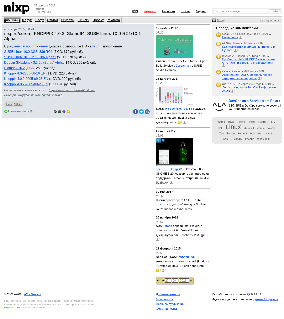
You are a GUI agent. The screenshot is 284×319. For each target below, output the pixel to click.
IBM (273, 122)
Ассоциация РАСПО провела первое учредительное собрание (247, 76)
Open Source (227, 133)
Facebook (168, 11)
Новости (12, 20)
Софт (39, 20)
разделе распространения (27, 46)
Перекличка (230, 37)
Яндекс (201, 11)
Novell (271, 128)
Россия (249, 138)
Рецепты (67, 20)
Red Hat (242, 133)
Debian (241, 122)
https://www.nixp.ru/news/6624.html (72, 90)
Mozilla (261, 128)
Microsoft (249, 128)
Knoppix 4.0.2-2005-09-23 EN (26, 79)
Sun (260, 133)
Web (225, 139)
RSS (135, 11)
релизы (236, 139)
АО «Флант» (32, 294)
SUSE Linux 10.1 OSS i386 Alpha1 (30, 57)
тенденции (263, 139)
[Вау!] (68, 111)
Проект (98, 20)
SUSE (18, 104)
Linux (9, 104)
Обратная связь (167, 308)
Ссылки (83, 20)
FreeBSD (263, 122)
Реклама (113, 20)
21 (243, 37)
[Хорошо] (63, 111)
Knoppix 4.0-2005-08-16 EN (25, 73)
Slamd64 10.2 (14, 68)
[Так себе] (59, 111)
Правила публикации (170, 303)
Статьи (52, 20)
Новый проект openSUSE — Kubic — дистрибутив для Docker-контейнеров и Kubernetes (181, 204)
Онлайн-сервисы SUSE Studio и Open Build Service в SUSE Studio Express (181, 65)
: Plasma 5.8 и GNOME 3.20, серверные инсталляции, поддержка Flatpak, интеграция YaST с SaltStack (183, 175)
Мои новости (164, 299)
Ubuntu (269, 133)
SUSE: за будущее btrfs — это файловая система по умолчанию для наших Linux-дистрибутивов (180, 115)
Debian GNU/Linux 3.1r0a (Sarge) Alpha (34, 62)
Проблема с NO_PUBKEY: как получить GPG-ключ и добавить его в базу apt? (248, 61)
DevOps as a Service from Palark (254, 101)
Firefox (251, 122)
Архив (161, 280)
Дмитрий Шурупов (17, 95)
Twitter (185, 11)
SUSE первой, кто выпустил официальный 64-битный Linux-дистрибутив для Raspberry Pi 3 (179, 230)
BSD (231, 121)
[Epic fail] (55, 111)
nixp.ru (97, 46)
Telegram (150, 11)
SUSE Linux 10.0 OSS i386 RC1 (28, 51)
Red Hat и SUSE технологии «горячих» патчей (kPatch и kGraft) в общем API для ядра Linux (183, 261)
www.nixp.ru (12, 307)
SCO (252, 133)
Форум (27, 20)
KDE (220, 128)
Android (221, 122)
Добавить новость (168, 294)
